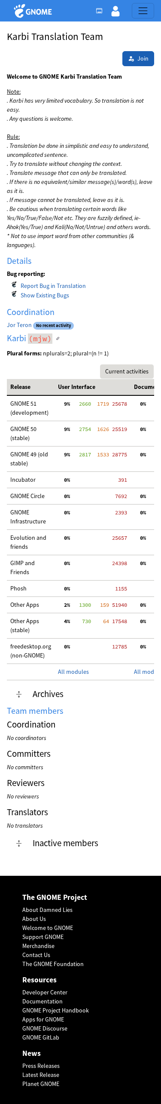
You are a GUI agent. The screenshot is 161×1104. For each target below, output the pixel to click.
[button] (115, 10)
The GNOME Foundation (53, 964)
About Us (34, 919)
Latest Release (40, 1075)
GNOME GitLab (40, 1037)
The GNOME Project (54, 897)
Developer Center (44, 992)
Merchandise (38, 946)
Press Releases (41, 1066)
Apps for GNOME (43, 1019)
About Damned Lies (47, 910)
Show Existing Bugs (45, 295)
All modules (73, 672)
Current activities (127, 371)
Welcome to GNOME (47, 928)
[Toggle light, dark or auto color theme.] (101, 10)
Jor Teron (19, 325)
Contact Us (36, 955)
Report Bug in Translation (53, 286)
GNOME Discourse (44, 1028)
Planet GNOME (40, 1084)
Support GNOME (43, 937)
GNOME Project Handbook (55, 1010)
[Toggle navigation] (143, 10)
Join (143, 58)
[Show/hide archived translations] (19, 694)
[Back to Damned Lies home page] (34, 11)
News (31, 1053)
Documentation (42, 1001)
